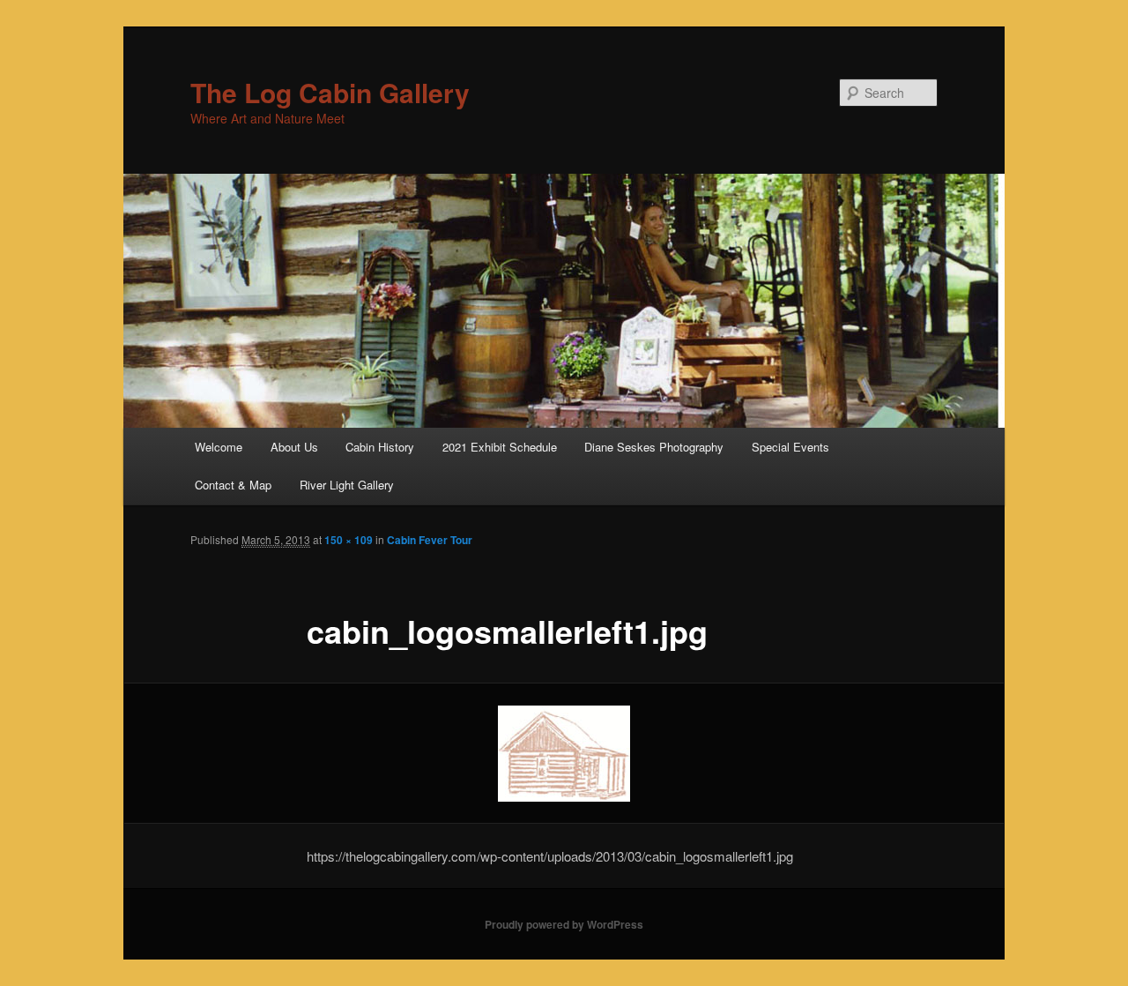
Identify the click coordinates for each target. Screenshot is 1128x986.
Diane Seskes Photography (654, 446)
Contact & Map (233, 484)
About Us (294, 446)
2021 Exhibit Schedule (499, 446)
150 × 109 (348, 540)
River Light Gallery (347, 484)
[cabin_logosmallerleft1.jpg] (564, 754)
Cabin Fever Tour (429, 540)
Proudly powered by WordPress (564, 924)
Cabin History (379, 446)
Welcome (218, 446)
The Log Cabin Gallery (330, 92)
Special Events (790, 446)
